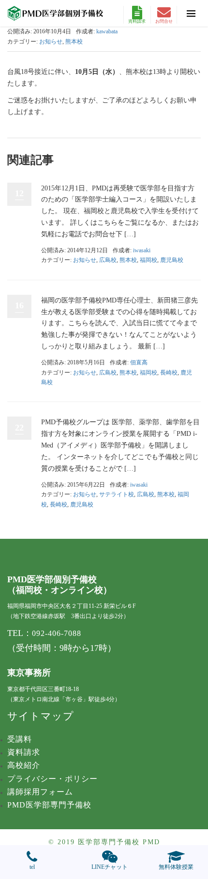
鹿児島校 (171, 260)
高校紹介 (23, 765)
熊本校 (74, 41)
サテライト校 (116, 494)
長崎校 (169, 372)
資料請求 (137, 21)
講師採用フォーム (40, 792)
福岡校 (148, 260)
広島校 (108, 260)
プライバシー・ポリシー (52, 779)
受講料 (19, 739)
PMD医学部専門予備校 (49, 805)
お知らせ (50, 41)
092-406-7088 (56, 633)
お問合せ (164, 21)
